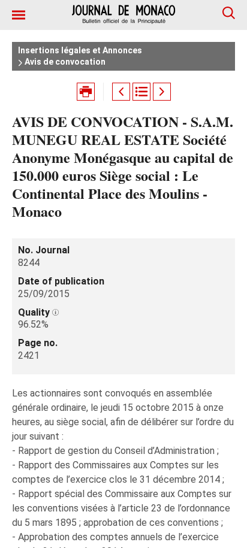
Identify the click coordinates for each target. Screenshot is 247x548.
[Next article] (162, 92)
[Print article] (86, 92)
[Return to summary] (141, 92)
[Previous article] (121, 92)
